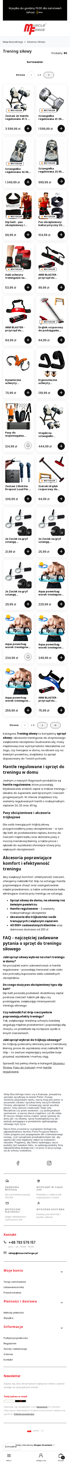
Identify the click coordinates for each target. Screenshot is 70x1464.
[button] (34, 1272)
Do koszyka (28, 128)
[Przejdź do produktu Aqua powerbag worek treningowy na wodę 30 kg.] (18, 681)
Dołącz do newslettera (20, 1401)
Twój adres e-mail (15, 1396)
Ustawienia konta (14, 1287)
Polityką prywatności (24, 1414)
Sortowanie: (35, 62)
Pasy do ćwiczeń (24, 1067)
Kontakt (8, 1359)
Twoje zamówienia (15, 1282)
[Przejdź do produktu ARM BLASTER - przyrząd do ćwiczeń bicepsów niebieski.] (51, 681)
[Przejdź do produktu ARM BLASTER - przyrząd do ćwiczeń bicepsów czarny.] (51, 258)
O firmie (8, 1354)
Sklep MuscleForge (13, 41)
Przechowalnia (12, 1292)
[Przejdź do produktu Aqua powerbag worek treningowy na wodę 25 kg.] (51, 628)
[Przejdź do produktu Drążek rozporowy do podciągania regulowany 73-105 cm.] (51, 311)
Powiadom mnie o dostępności (28, 445)
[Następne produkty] (42, 725)
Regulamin (10, 1343)
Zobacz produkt (61, 181)
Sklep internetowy (33, 1445)
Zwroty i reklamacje (15, 1349)
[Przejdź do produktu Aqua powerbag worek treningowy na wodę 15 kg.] (51, 575)
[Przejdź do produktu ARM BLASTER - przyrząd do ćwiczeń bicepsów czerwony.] (18, 311)
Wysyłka (8, 1318)
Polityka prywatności (16, 1338)
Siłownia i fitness (36, 41)
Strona (20, 75)
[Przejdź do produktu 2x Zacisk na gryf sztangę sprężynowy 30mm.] (18, 575)
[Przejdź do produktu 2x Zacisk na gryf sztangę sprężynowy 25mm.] (18, 522)
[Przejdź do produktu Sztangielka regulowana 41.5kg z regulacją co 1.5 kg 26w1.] (51, 99)
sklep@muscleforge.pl (23, 1253)
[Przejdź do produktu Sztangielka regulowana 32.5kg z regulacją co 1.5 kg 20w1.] (18, 152)
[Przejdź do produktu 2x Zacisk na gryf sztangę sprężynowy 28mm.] (51, 522)
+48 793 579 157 (22, 1242)
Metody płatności (14, 1312)
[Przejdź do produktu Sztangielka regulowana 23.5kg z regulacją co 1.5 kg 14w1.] (51, 152)
